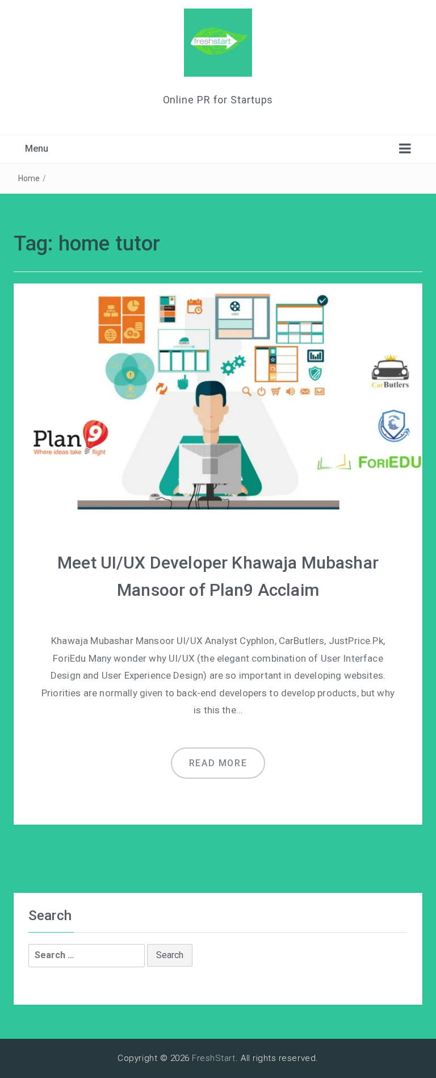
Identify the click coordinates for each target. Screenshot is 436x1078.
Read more (218, 763)
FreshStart (214, 1058)
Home (29, 178)
